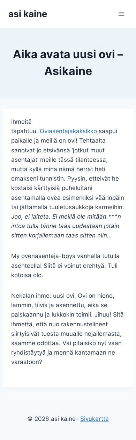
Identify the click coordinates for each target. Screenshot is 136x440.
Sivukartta (94, 418)
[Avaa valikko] (121, 13)
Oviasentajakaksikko (68, 131)
